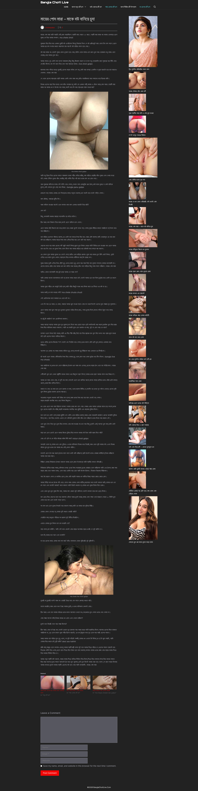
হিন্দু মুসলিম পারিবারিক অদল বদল (139, 69)
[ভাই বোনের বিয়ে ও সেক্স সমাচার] (79, 682)
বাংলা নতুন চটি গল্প (77, 7)
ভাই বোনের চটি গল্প (96, 7)
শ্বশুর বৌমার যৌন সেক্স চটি (137, 91)
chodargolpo (50, 27)
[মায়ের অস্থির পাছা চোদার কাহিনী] (105, 682)
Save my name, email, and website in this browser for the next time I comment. (79, 766)
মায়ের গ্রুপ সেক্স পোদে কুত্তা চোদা (139, 271)
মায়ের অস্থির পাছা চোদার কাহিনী (101, 690)
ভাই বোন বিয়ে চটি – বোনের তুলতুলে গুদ (141, 447)
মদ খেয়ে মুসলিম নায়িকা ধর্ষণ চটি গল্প (140, 359)
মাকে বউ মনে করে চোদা (136, 337)
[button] (154, 7)
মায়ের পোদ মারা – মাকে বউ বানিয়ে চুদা (141, 226)
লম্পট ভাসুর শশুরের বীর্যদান (137, 135)
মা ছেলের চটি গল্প (145, 7)
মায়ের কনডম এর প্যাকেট (136, 293)
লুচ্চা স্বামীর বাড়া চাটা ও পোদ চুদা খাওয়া (141, 113)
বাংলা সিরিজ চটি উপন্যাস (128, 7)
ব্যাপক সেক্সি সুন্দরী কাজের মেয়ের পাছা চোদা (142, 469)
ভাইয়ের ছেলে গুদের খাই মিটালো (139, 403)
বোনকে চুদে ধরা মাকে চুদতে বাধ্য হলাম (141, 542)
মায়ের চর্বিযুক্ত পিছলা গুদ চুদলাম (139, 249)
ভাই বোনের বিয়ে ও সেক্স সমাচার (75, 690)
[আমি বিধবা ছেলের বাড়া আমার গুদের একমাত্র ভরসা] (52, 682)
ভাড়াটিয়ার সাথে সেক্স (135, 381)
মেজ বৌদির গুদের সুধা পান (137, 180)
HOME (66, 7)
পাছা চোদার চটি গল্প (111, 7)
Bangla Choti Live (55, 2)
